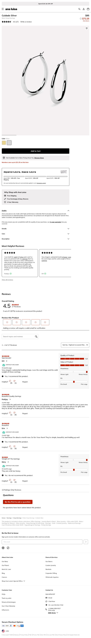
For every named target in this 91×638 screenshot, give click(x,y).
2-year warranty (55, 222)
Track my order (6, 598)
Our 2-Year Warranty (8, 606)
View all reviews (7, 280)
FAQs (3, 594)
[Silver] (9, 143)
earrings (24, 259)
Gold (54, 523)
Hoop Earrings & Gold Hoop (35, 523)
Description (5, 239)
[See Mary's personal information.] (8, 462)
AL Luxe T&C (50, 635)
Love (69, 257)
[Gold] (4, 143)
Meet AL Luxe (6, 569)
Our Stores (49, 561)
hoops (65, 257)
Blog (3, 573)
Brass (81, 521)
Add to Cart (36, 151)
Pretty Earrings (46, 525)
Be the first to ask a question (18, 502)
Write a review (26, 22)
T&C (30, 635)
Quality (4, 210)
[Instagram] (3, 548)
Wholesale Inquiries (52, 577)
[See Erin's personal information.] (7, 428)
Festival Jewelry (62, 523)
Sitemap (16, 635)
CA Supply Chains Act (74, 635)
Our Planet (5, 565)
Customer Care (7, 590)
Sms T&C (43, 635)
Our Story (5, 561)
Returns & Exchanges (9, 602)
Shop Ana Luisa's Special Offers (12, 581)
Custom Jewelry (51, 565)
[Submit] (86, 542)
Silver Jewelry (62, 521)
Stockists (48, 569)
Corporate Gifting (51, 573)
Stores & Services (51, 557)
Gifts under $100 (73, 521)
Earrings (48, 523)
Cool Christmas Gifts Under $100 (13, 525)
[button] (7, 322)
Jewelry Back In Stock (49, 521)
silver (21, 257)
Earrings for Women (9, 523)
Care (3, 234)
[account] (84, 9)
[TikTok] (8, 548)
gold (15, 257)
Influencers (5, 610)
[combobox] (77, 345)
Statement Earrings (75, 523)
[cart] (88, 9)
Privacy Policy (24, 635)
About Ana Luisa (7, 557)
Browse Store (39, 158)
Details (4, 228)
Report (25, 382)
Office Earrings (36, 521)
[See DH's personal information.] (6, 361)
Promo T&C (36, 635)
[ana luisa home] (11, 9)
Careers (4, 577)
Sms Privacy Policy (61, 635)
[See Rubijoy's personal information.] (10, 399)
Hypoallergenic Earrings (33, 525)
